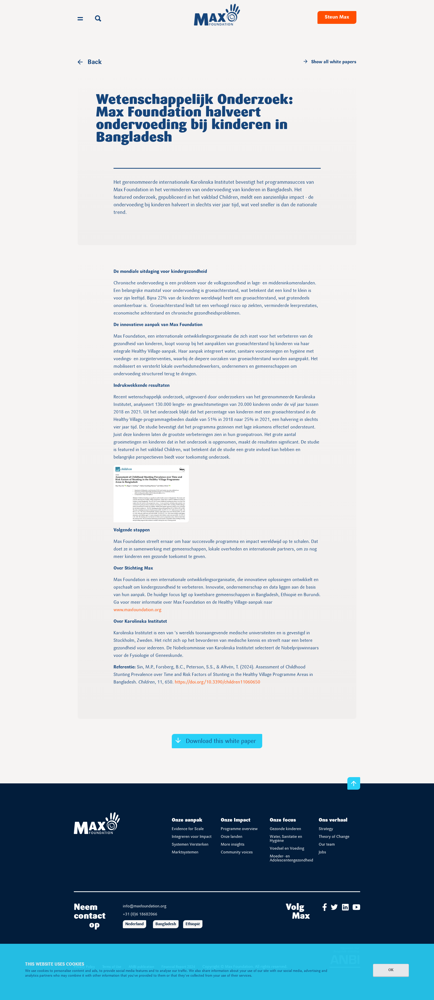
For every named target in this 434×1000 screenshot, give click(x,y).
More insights (232, 845)
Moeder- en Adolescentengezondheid (291, 858)
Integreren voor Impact (191, 837)
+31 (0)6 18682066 (140, 914)
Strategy (326, 829)
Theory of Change (334, 837)
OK (391, 970)
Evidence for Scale (188, 829)
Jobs (322, 852)
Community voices (237, 852)
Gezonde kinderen (285, 829)
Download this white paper (221, 741)
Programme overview (239, 829)
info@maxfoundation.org (144, 906)
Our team (327, 845)
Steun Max (337, 17)
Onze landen (231, 837)
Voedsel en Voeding (287, 849)
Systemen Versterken (190, 845)
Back (95, 62)
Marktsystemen (185, 852)
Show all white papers (333, 62)
